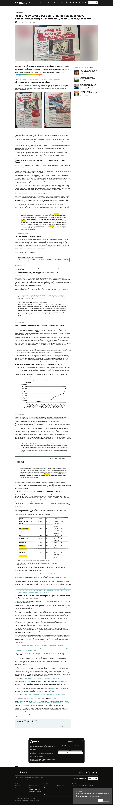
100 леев (64, 749)
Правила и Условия (33, 785)
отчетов (27, 576)
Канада (42, 714)
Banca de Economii (21, 726)
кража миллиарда (59, 726)
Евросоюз (36, 714)
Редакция (17, 785)
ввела (28, 708)
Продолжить (70, 752)
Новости (31, 2)
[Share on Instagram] (28, 721)
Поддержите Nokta (92, 2)
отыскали (52, 688)
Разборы (45, 794)
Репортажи (50, 2)
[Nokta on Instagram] (82, 2)
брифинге (21, 605)
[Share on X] (25, 721)
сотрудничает (25, 705)
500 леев (64, 745)
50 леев (77, 749)
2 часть (33, 175)
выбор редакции (35, 726)
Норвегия (47, 714)
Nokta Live (45, 787)
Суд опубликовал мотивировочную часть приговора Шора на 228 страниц (42, 678)
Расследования (43, 2)
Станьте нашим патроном (80, 778)
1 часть (28, 175)
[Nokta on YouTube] (76, 2)
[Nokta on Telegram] (73, 2)
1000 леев (70, 741)
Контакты (17, 787)
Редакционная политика (35, 791)
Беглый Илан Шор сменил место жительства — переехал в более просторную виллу (45, 694)
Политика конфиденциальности (34, 788)
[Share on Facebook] (36, 721)
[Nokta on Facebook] (85, 2)
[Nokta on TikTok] (79, 2)
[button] (66, 3)
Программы (57, 2)
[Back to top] (16, 767)
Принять (100, 800)
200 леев (77, 745)
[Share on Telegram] (32, 721)
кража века (50, 726)
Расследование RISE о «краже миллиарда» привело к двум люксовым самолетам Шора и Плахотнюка (43, 588)
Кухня (44, 792)
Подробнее (106, 800)
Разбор (36, 2)
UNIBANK (28, 726)
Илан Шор (43, 726)
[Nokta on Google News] (70, 2)
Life (62, 2)
